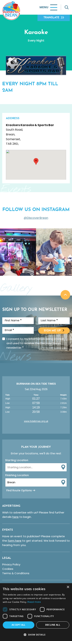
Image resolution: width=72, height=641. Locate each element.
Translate (51, 17)
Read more (34, 601)
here (15, 517)
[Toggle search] (67, 7)
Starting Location (16, 460)
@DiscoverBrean (36, 218)
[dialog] (36, 612)
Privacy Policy (11, 564)
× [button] (67, 587)
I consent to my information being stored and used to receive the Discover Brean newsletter (34, 343)
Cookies (7, 569)
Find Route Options (19, 490)
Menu (44, 7)
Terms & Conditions (15, 573)
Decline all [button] (52, 624)
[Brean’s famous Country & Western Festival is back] (18, 252)
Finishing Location (17, 475)
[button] (36, 634)
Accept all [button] (18, 624)
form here (14, 541)
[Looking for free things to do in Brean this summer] (54, 252)
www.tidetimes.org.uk (36, 421)
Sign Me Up (52, 330)
